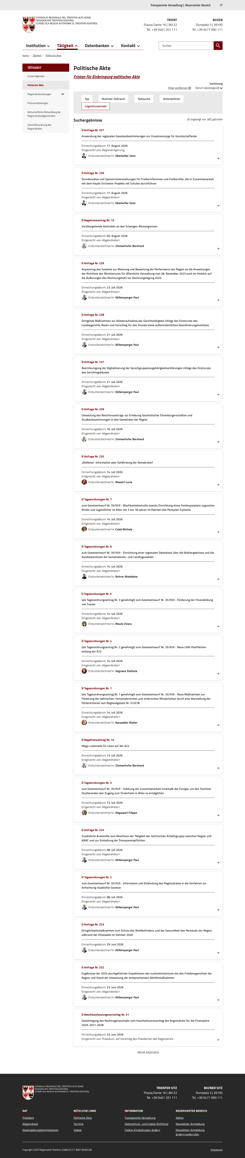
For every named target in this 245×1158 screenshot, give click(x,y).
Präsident (28, 1118)
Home (25, 55)
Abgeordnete (30, 1124)
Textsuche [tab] (144, 99)
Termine (78, 1124)
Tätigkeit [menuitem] (65, 45)
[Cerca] (218, 45)
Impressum (217, 1150)
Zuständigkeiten (36, 76)
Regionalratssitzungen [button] (39, 94)
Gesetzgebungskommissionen (40, 1130)
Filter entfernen (178, 88)
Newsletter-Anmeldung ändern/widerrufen (190, 1132)
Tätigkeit (37, 55)
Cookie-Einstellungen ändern (142, 1130)
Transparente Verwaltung (140, 1118)
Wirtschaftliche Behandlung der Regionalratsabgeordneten (44, 114)
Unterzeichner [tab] (171, 99)
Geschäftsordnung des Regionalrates (39, 126)
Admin (180, 1118)
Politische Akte (53, 55)
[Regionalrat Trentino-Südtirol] (61, 25)
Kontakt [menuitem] (128, 45)
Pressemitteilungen (37, 103)
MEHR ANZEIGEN (148, 1052)
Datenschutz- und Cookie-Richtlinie (146, 1124)
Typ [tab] (87, 99)
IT (221, 5)
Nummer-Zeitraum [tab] (113, 99)
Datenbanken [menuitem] (97, 45)
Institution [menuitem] (36, 45)
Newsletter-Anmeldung (190, 1124)
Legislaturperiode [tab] (96, 106)
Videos (77, 1130)
